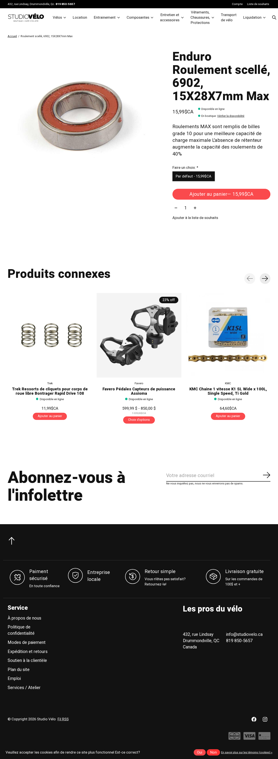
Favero (139, 383)
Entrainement (105, 17)
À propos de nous (24, 618)
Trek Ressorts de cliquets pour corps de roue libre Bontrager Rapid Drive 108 (50, 391)
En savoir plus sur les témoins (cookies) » (246, 752)
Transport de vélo (229, 17)
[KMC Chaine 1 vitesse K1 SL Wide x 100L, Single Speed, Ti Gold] (228, 335)
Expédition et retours (28, 651)
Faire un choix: (185, 167)
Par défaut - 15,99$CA (193, 176)
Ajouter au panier (221, 194)
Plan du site (19, 669)
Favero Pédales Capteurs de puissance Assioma (139, 391)
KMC (228, 383)
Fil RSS (63, 719)
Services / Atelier (24, 687)
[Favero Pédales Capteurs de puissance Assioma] (139, 335)
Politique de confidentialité (21, 630)
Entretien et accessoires (169, 17)
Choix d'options (139, 420)
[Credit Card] (264, 738)
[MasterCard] (234, 738)
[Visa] (249, 738)
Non (213, 752)
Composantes (138, 17)
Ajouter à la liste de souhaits (195, 217)
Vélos (57, 17)
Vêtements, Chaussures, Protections (200, 17)
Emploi (14, 678)
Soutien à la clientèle (27, 660)
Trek (50, 383)
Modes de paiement (27, 642)
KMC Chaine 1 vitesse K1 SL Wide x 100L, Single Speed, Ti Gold (228, 391)
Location (80, 17)
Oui (199, 752)
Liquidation (252, 17)
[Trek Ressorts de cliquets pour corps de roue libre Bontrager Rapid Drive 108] (50, 335)
